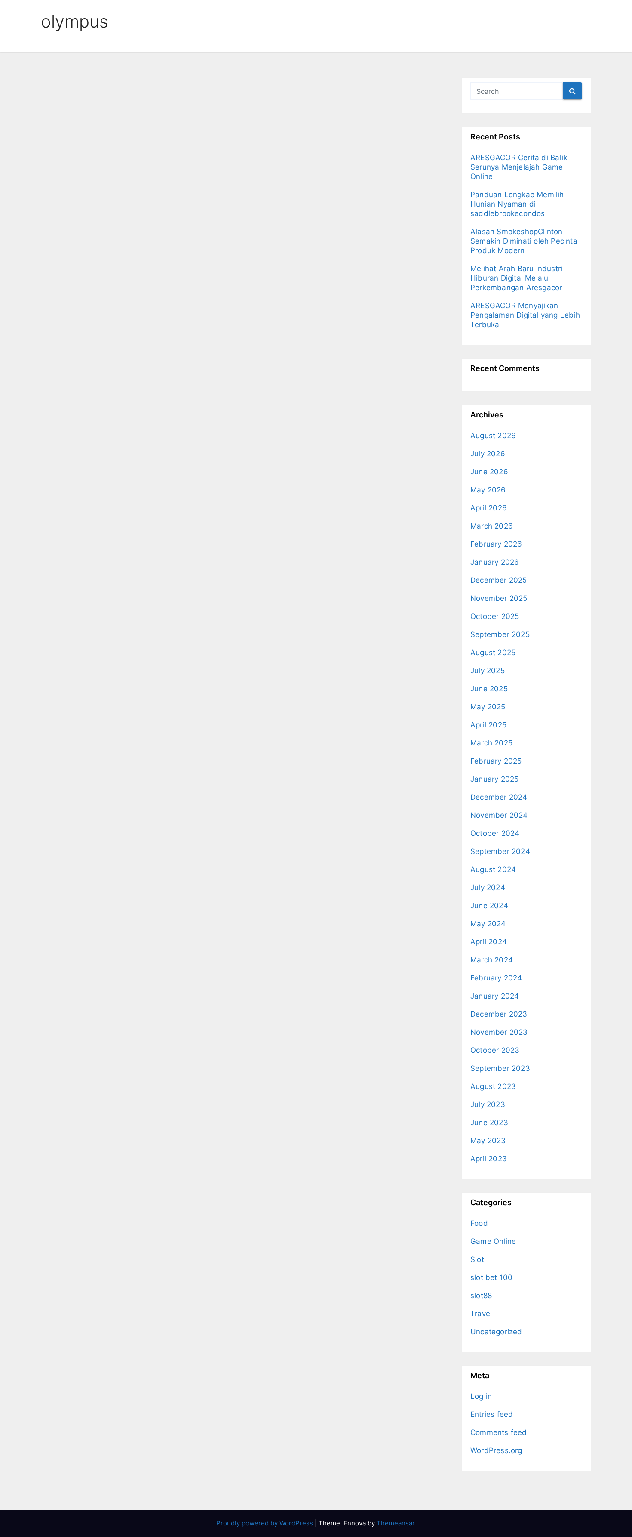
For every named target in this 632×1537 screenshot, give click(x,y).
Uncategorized (496, 1331)
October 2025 (494, 616)
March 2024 (491, 960)
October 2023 (494, 1050)
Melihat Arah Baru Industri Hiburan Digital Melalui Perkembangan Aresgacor (516, 278)
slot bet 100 (491, 1277)
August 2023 (493, 1086)
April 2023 (488, 1158)
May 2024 (488, 923)
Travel (481, 1313)
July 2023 (487, 1104)
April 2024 (488, 941)
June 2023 (489, 1122)
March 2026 (491, 526)
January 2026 (494, 562)
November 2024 (499, 815)
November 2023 (499, 1032)
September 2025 (500, 634)
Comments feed (498, 1432)
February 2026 (496, 544)
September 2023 (500, 1068)
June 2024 (489, 905)
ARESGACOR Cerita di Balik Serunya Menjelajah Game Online (518, 167)
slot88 (481, 1295)
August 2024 (493, 869)
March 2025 (491, 743)
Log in (481, 1396)
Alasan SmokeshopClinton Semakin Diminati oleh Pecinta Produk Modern (523, 241)
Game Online (493, 1241)
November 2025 (499, 598)
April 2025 (488, 725)
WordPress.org (496, 1450)
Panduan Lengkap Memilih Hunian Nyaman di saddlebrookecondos (517, 204)
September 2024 (500, 851)
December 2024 (499, 797)
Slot (477, 1259)
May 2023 (488, 1140)
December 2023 (499, 1014)
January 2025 (494, 779)
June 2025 (489, 688)
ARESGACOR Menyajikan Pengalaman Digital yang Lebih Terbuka (525, 315)
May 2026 (488, 490)
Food (479, 1223)
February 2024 (496, 978)
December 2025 (498, 580)
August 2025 (492, 652)
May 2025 (488, 706)
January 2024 (494, 996)
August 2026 (493, 435)
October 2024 (494, 833)
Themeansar (395, 1523)
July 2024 (487, 887)
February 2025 (496, 761)
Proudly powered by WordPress (265, 1523)
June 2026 (489, 471)
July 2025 (487, 670)
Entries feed (491, 1414)
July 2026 (487, 453)
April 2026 (488, 508)
